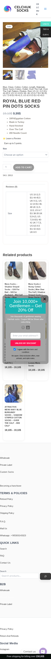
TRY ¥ (44, 29)
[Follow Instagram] (23, 327)
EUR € (44, 34)
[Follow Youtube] (28, 327)
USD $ (44, 24)
